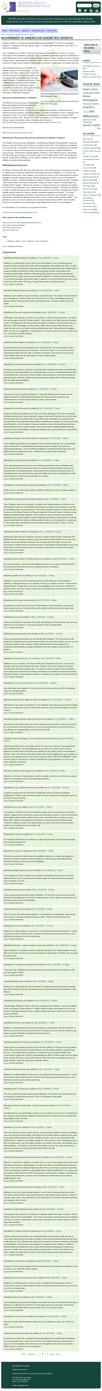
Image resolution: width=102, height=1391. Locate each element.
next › (52, 1354)
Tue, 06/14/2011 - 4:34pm (52, 1333)
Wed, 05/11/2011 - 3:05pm (47, 1261)
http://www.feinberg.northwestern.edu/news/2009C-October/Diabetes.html (31, 122)
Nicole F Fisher (88, 189)
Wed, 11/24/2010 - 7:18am (55, 499)
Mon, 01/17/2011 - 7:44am (41, 807)
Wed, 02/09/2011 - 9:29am (48, 1089)
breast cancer (90, 89)
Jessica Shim (88, 168)
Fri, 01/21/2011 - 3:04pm (58, 438)
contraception (88, 93)
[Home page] (26, 11)
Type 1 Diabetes (28, 241)
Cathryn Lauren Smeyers (92, 151)
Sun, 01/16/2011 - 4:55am (44, 890)
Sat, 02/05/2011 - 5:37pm (53, 870)
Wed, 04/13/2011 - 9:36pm (43, 981)
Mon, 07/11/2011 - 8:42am (55, 771)
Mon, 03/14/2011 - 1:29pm (43, 851)
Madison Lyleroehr (89, 183)
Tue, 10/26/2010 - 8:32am (48, 342)
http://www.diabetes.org (11, 228)
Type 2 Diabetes (42, 241)
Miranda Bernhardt (89, 177)
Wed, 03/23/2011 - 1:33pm (56, 1278)
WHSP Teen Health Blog (92, 77)
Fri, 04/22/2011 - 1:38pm (64, 719)
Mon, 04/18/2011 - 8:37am (51, 1231)
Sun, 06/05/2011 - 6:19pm (66, 945)
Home (3, 34)
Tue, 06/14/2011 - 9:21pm (56, 1316)
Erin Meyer (87, 165)
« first (23, 1354)
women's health (91, 125)
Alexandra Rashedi (89, 142)
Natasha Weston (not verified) (26, 658)
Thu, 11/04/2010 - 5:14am (49, 408)
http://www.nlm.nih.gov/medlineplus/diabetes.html (21, 223)
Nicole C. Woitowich (90, 195)
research (86, 112)
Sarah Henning (88, 206)
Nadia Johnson (88, 192)
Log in (4, 246)
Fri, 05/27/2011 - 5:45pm (43, 909)
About (5, 31)
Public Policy (52, 31)
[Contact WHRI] (97, 10)
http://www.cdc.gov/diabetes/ (13, 225)
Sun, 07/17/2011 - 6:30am (47, 600)
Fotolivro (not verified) (23, 683)
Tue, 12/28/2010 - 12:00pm (54, 364)
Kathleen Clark (88, 171)
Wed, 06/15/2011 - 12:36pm (53, 1209)
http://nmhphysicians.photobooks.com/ (17, 133)
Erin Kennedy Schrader (91, 159)
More (99, 128)
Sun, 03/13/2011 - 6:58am (49, 1069)
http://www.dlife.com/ (10, 230)
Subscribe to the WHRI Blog (91, 48)
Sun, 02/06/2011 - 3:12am (44, 1023)
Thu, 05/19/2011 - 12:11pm (42, 926)
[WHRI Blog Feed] (91, 10)
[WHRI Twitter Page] (85, 10)
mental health (88, 104)
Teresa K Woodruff (89, 212)
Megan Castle (88, 180)
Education (25, 31)
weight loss (87, 120)
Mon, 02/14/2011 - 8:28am (54, 1187)
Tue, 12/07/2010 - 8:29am (51, 658)
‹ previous (31, 1354)
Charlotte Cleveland (90, 148)
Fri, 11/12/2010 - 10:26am (46, 389)
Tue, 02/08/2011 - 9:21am (51, 1042)
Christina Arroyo (88, 145)
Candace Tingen (89, 156)
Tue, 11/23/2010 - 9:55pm (58, 485)
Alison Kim (87, 139)
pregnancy (88, 107)
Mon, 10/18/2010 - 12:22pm (54, 312)
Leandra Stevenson (90, 174)
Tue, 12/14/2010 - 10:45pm (58, 788)
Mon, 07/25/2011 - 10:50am (47, 1001)
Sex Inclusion (14, 31)
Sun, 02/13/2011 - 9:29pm (41, 1127)
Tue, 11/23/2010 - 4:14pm (48, 258)
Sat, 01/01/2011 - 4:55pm (45, 576)
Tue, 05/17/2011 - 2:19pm (42, 834)
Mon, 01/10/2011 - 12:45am (52, 634)
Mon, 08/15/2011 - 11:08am (46, 683)
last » (58, 1354)
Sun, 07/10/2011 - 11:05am (60, 700)
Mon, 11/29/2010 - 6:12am (50, 532)
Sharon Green (88, 209)
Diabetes (10, 241)
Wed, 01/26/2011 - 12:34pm (58, 965)
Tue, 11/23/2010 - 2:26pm (49, 460)
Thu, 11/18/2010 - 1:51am (49, 290)
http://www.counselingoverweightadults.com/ (19, 212)
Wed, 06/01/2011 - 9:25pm (41, 1297)
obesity (18, 241)
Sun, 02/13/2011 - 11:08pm (62, 1157)
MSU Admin (87, 186)
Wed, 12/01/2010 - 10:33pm (43, 617)
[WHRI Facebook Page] (79, 10)
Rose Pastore (88, 203)
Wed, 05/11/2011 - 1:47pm (63, 559)
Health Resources (38, 31)
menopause (90, 100)
